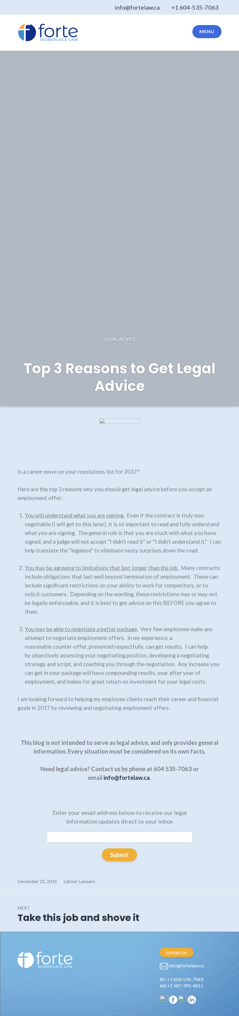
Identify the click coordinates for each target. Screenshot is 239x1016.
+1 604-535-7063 (195, 7)
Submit (119, 854)
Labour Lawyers (79, 881)
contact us (176, 952)
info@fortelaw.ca (137, 7)
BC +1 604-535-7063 (181, 979)
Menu (207, 31)
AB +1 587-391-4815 (181, 985)
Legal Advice (119, 338)
